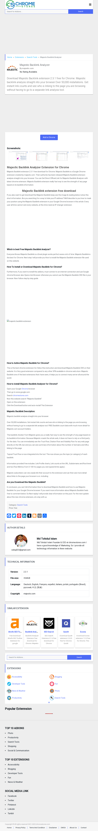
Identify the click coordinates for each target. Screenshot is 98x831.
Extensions (19, 57)
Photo (10, 733)
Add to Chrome (49, 137)
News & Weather (15, 782)
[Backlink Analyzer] (32, 622)
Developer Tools (15, 773)
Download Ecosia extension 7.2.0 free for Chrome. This (83, 638)
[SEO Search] (49, 622)
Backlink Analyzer (32, 632)
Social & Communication (18, 750)
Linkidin (11, 809)
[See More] (49, 702)
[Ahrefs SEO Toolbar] (15, 622)
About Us (73, 828)
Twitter (11, 800)
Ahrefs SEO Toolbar (16, 632)
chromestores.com (20, 395)
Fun (9, 777)
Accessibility (13, 764)
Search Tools (32, 57)
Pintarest (12, 805)
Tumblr (11, 813)
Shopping (12, 746)
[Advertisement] (49, 35)
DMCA (63, 828)
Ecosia (83, 632)
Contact (84, 828)
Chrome (25, 389)
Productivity (13, 737)
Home (9, 57)
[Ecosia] (83, 622)
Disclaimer (53, 828)
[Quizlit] (66, 622)
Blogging (12, 769)
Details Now (15, 646)
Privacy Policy (20, 828)
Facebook (12, 796)
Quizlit (66, 632)
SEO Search (49, 632)
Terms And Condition (37, 828)
